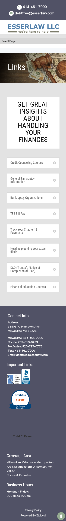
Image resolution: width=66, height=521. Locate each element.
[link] (61, 516)
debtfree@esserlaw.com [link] (32, 355)
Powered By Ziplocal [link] (33, 515)
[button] (62, 41)
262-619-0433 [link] (28, 342)
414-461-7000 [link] (35, 6)
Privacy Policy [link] (33, 510)
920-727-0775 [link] (32, 346)
